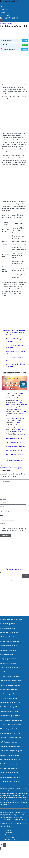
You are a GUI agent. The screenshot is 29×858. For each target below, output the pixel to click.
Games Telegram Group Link (15, 418)
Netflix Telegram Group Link (8, 742)
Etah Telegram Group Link (14, 450)
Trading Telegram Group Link (9, 768)
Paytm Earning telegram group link (11, 751)
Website (2, 524)
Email (2, 515)
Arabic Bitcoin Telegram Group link (11, 467)
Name (2, 506)
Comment (3, 499)
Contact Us (8, 832)
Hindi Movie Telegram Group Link (16, 404)
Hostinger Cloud (5, 826)
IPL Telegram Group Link (8, 650)
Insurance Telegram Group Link (10, 733)
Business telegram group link (9, 711)
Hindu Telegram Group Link (8, 689)
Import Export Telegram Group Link (11, 720)
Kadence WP (15, 824)
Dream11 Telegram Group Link (9, 628)
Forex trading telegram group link (10, 737)
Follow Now (24, 49)
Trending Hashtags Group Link (9, 641)
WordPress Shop (5, 15)
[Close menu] (0, 848)
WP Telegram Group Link (8, 637)
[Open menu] (1, 20)
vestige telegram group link (8, 659)
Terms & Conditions (11, 839)
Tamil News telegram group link (9, 764)
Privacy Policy (9, 837)
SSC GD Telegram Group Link (9, 676)
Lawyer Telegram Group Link (9, 667)
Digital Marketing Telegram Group (10, 680)
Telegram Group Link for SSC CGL (11, 624)
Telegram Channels (6, 23)
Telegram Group (4, 9)
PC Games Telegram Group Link (10, 685)
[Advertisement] (14, 68)
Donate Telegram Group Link (9, 772)
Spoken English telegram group (10, 759)
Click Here (21, 393)
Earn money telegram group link (10, 702)
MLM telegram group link (8, 654)
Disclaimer (8, 835)
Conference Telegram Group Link (10, 724)
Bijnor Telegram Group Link (14, 454)
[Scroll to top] (1, 844)
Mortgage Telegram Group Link (9, 777)
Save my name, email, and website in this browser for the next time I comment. (15, 529)
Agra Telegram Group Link (14, 438)
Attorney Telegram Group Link (9, 729)
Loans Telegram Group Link (8, 672)
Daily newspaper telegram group (10, 746)
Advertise (3, 12)
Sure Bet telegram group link (9, 632)
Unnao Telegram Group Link (15, 442)
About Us (8, 830)
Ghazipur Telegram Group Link (15, 446)
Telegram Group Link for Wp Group (11, 619)
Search (2, 573)
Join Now (25, 40)
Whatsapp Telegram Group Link (10, 755)
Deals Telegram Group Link (8, 698)
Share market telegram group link (10, 716)
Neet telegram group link (7, 694)
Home (2, 6)
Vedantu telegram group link (9, 645)
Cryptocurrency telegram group (9, 781)
